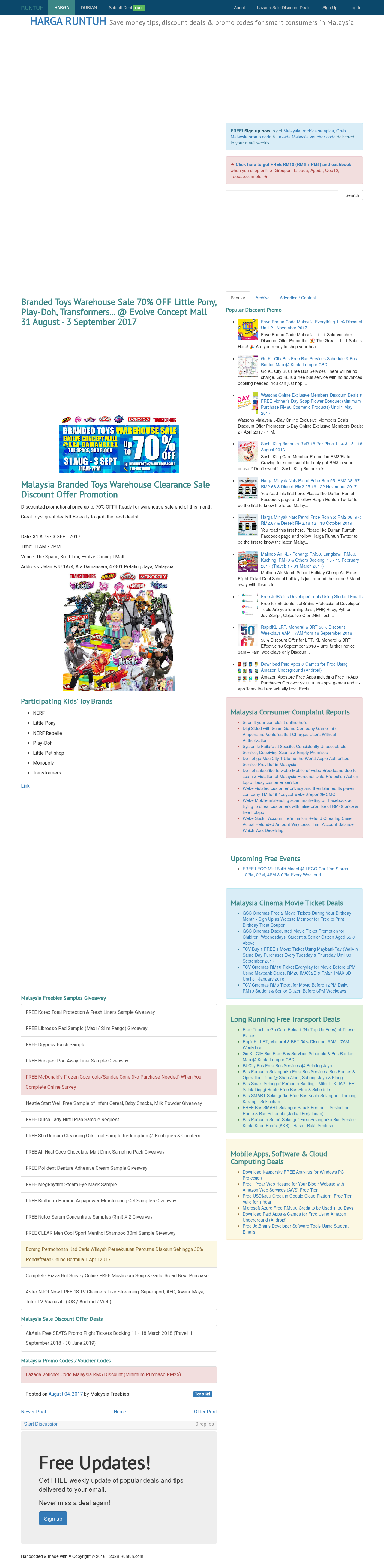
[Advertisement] (192, 72)
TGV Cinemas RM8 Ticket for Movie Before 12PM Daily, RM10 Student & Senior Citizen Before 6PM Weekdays (295, 988)
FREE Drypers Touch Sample (56, 1044)
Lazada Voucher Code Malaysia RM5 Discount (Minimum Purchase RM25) (103, 1374)
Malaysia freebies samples (309, 131)
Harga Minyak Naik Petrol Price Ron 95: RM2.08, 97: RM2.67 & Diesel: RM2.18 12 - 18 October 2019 (311, 520)
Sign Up (330, 7)
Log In (356, 7)
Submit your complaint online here (275, 722)
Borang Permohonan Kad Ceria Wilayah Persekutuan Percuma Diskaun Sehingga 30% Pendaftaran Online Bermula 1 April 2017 (114, 1254)
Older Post (205, 1412)
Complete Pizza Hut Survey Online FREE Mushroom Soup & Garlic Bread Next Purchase (117, 1275)
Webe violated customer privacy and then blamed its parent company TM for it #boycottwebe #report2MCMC (299, 791)
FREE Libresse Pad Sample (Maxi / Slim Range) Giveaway (87, 1028)
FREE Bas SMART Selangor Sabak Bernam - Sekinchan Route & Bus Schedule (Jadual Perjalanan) (296, 1110)
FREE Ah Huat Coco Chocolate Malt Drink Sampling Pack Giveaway (95, 1152)
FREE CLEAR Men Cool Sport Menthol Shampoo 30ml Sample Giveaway (101, 1233)
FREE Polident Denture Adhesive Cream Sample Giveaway (87, 1168)
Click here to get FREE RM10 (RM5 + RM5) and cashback (293, 164)
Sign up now (257, 131)
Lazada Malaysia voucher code (306, 137)
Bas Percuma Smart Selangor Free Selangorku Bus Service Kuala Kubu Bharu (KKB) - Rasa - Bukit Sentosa (299, 1122)
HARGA (61, 7)
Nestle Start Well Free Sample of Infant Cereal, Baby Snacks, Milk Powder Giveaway (114, 1103)
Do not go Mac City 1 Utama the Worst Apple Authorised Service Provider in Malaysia (296, 761)
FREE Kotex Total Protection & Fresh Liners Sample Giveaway (90, 1012)
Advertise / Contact (298, 298)
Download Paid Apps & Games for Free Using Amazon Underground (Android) (304, 667)
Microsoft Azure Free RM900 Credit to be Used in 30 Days (298, 1208)
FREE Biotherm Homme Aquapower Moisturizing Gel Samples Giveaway (101, 1201)
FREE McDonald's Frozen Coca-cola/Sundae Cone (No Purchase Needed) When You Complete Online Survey (113, 1082)
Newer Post (33, 1412)
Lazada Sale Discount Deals (283, 7)
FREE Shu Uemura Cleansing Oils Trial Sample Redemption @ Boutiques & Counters (113, 1136)
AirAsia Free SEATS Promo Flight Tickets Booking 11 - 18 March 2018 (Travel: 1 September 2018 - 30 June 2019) (109, 1338)
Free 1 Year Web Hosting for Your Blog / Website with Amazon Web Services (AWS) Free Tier (293, 1187)
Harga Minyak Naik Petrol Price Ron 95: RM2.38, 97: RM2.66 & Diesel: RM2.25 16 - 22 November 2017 (311, 483)
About (239, 7)
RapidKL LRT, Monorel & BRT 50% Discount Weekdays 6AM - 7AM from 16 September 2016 (306, 630)
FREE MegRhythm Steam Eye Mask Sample (71, 1184)
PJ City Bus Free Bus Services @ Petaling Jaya (287, 1065)
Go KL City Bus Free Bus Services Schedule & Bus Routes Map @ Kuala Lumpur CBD (309, 361)
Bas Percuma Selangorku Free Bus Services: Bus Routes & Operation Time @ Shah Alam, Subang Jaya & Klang (299, 1074)
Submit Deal (126, 7)
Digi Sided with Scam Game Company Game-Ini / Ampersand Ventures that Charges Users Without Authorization (289, 734)
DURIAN (89, 7)
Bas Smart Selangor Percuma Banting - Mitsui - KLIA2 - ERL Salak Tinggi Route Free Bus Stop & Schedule (300, 1086)
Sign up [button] (53, 1518)
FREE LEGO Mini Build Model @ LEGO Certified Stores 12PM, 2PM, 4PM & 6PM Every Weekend (295, 871)
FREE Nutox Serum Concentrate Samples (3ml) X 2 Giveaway (89, 1217)
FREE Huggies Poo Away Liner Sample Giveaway (77, 1061)
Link (25, 786)
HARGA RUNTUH (68, 21)
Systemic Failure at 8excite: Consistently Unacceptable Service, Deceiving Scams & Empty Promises (294, 749)
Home (120, 1412)
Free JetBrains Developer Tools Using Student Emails (312, 596)
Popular (238, 298)
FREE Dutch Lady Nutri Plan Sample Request (72, 1119)
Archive (263, 298)
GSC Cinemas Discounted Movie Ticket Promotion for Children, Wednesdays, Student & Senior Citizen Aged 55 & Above (299, 937)
